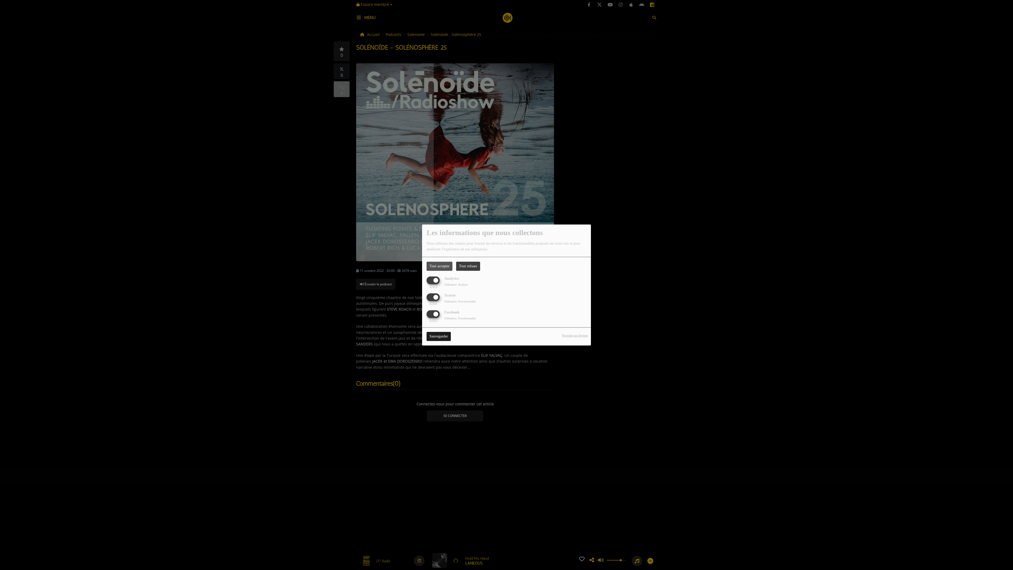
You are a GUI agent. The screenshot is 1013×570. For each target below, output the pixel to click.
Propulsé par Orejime (575, 335)
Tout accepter (439, 266)
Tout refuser (468, 266)
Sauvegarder (438, 337)
